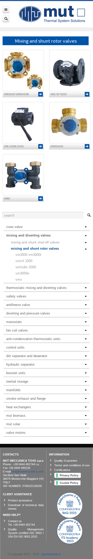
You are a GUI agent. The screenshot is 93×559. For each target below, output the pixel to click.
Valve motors (16, 433)
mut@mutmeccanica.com (27, 471)
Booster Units (16, 373)
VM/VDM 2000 (26, 267)
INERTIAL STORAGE (17, 381)
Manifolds (13, 390)
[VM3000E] (69, 122)
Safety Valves (16, 296)
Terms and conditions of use (72, 465)
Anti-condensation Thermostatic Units (33, 339)
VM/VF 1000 (24, 261)
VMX (19, 279)
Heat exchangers (18, 407)
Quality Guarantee (65, 460)
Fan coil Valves (17, 330)
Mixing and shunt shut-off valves (35, 242)
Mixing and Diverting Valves (28, 235)
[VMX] (23, 174)
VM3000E (22, 273)
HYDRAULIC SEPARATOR (20, 364)
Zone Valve (14, 227)
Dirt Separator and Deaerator (26, 356)
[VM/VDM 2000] (23, 122)
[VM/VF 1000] (69, 70)
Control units (15, 347)
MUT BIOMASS (16, 416)
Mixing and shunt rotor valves (35, 248)
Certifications (62, 469)
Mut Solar (13, 424)
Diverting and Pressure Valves (28, 313)
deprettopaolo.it (50, 554)
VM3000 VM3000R (28, 255)
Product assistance (20, 500)
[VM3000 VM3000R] (23, 70)
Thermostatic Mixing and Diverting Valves (36, 288)
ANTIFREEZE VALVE (18, 305)
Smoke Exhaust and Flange (26, 398)
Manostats (14, 322)
